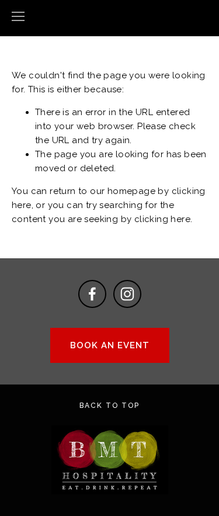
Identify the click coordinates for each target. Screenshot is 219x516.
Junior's (109, 17)
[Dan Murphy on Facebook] (92, 294)
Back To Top (109, 405)
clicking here (162, 219)
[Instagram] (127, 294)
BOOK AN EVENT (110, 345)
